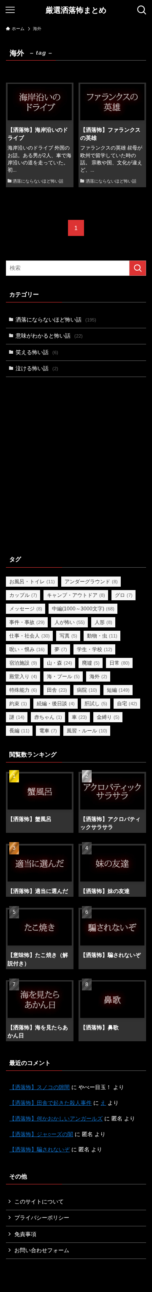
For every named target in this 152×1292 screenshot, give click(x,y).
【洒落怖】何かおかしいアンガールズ (56, 1118)
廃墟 (91, 663)
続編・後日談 (56, 704)
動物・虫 (102, 636)
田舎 (57, 690)
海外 (98, 676)
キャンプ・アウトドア (76, 595)
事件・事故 (27, 622)
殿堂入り (23, 676)
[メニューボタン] (10, 10)
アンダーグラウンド (91, 582)
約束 (18, 704)
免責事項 (25, 1234)
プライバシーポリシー (41, 1217)
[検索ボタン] (142, 10)
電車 (48, 731)
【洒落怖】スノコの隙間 (39, 1087)
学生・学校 (94, 649)
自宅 (127, 704)
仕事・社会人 (29, 636)
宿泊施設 (23, 663)
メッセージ (25, 609)
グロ (124, 595)
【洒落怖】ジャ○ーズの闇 (41, 1134)
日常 (119, 663)
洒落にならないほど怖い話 (56, 319)
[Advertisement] (76, 464)
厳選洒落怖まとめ (76, 10)
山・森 (59, 663)
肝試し (95, 704)
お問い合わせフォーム (41, 1250)
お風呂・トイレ (32, 582)
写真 (68, 636)
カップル (23, 595)
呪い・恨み (27, 649)
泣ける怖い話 (37, 368)
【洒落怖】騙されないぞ (39, 1149)
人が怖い (69, 622)
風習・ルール (87, 731)
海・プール (63, 676)
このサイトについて (39, 1201)
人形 (103, 622)
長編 (19, 731)
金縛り (108, 717)
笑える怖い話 (37, 352)
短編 (118, 690)
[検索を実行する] (137, 268)
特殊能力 (23, 690)
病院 (87, 690)
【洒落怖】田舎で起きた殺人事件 (50, 1103)
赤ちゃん (48, 717)
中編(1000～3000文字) (83, 609)
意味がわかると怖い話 (49, 336)
